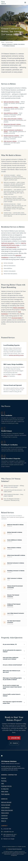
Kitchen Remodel (5, 805)
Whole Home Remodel (7, 810)
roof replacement (11, 247)
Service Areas (9, 42)
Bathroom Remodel (6, 802)
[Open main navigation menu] (25, 2)
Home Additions (5, 807)
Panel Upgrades (5, 794)
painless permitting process (16, 355)
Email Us (15, 743)
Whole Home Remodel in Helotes (12, 124)
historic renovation (18, 307)
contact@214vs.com (8, 831)
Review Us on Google (8, 839)
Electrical (3, 778)
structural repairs (17, 318)
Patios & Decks (5, 813)
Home (2, 42)
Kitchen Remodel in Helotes (11, 107)
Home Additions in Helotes (11, 113)
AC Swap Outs (5, 789)
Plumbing (3, 781)
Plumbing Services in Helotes (11, 135)
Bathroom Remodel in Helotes (11, 101)
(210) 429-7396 (15, 738)
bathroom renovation (7, 243)
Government (4, 818)
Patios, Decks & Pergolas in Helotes (13, 118)
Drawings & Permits (6, 786)
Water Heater (4, 791)
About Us (3, 821)
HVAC (2, 783)
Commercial (4, 815)
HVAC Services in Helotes (10, 141)
